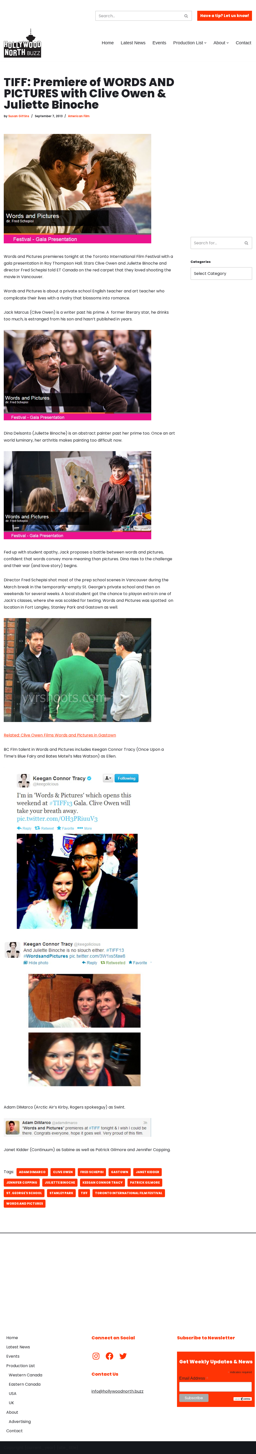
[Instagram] (96, 1356)
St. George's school (24, 1193)
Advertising (20, 1421)
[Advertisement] (221, 152)
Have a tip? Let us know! (224, 15)
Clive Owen (63, 1172)
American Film (79, 116)
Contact (243, 42)
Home (108, 42)
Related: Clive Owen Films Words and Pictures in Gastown (60, 735)
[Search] (186, 16)
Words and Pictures (24, 1203)
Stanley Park (61, 1193)
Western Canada (25, 1375)
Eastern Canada (24, 1384)
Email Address (193, 1378)
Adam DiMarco (32, 1172)
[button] (205, 43)
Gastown (119, 1172)
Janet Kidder (147, 1172)
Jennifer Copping (21, 1182)
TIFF (84, 1193)
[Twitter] (123, 1356)
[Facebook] (109, 1356)
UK (11, 1403)
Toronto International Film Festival (128, 1193)
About (12, 1412)
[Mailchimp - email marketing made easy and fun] (243, 1399)
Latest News (133, 42)
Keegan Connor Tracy (102, 1182)
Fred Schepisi (92, 1172)
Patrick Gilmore (145, 1182)
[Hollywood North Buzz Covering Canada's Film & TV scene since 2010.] (22, 43)
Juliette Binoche (60, 1182)
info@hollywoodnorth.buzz (118, 1391)
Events (159, 42)
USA (12, 1393)
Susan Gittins (18, 116)
